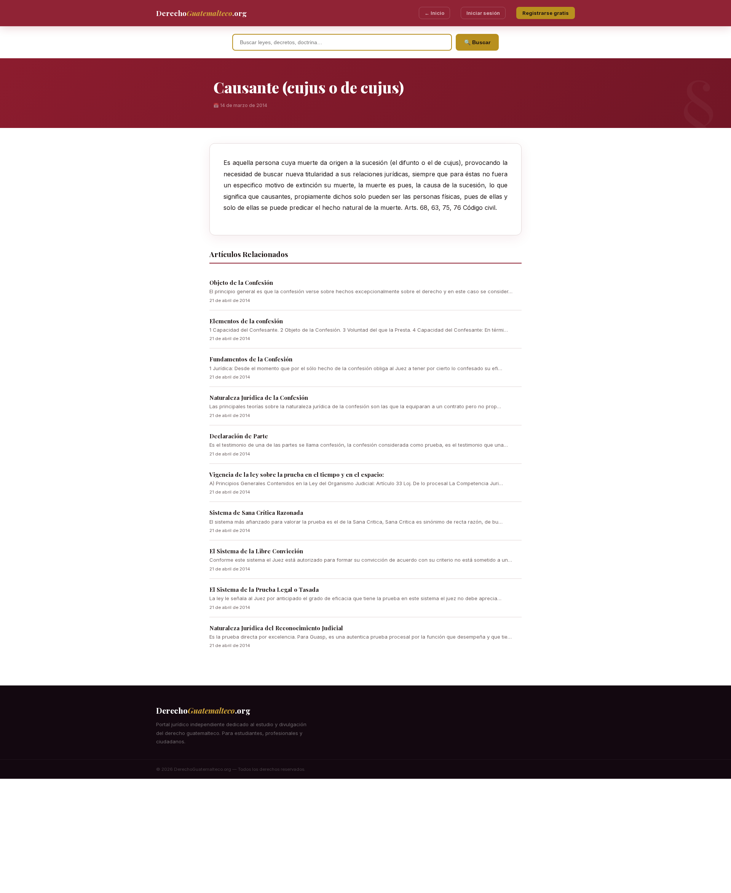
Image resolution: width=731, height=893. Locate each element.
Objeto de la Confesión (241, 282)
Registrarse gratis (545, 13)
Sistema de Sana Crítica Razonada (256, 512)
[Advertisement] (365, 836)
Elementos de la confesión (246, 321)
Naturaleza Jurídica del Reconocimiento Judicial (276, 628)
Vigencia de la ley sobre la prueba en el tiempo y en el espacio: (296, 474)
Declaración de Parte (238, 436)
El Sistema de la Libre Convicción (256, 551)
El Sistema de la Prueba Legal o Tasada (264, 589)
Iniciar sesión (483, 13)
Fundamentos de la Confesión (250, 359)
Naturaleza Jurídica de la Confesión (258, 397)
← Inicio (434, 13)
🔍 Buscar (477, 42)
